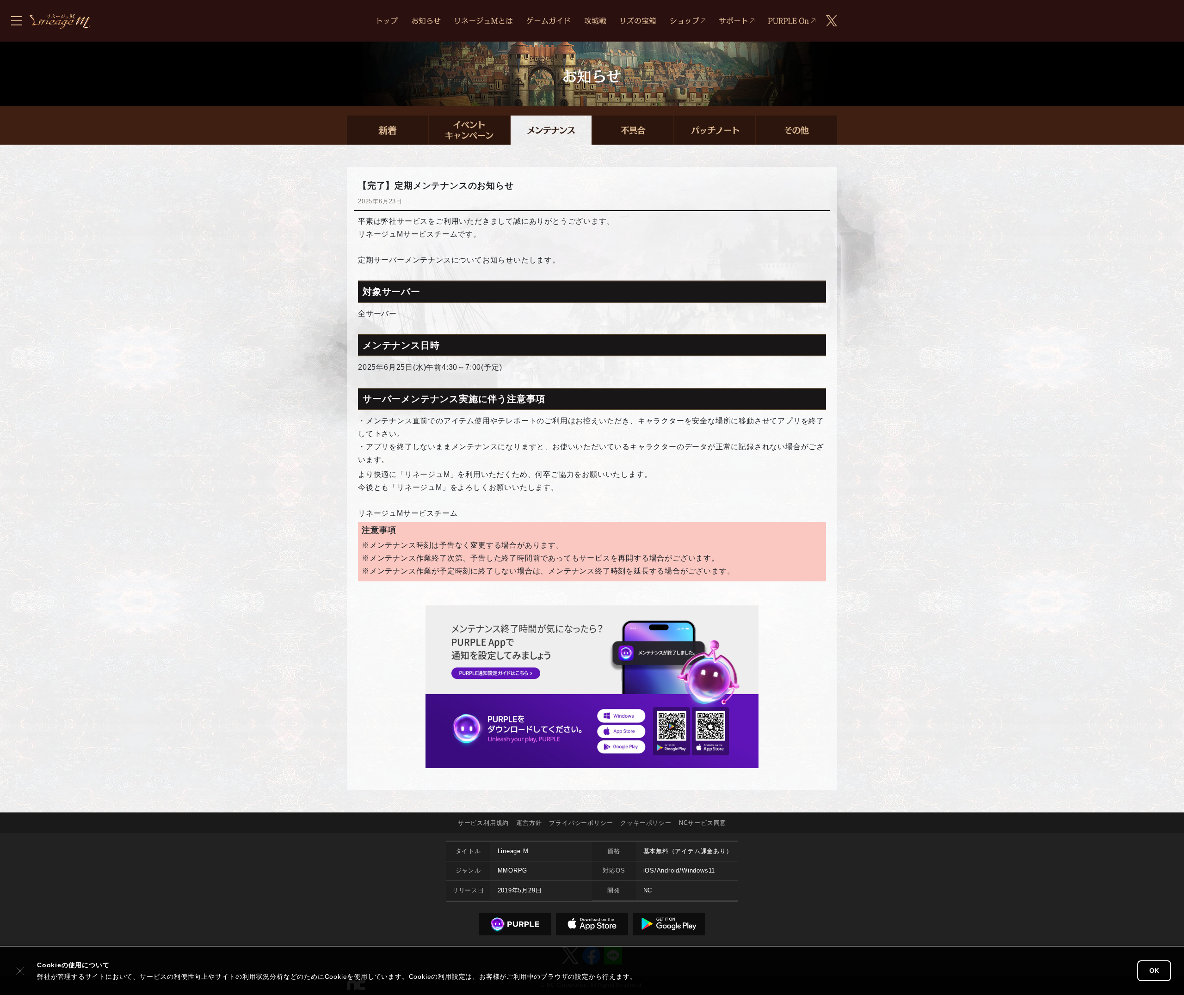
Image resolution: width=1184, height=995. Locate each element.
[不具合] (632, 130)
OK (1154, 970)
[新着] (387, 130)
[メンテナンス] (551, 130)
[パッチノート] (714, 130)
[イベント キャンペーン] (469, 130)
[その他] (796, 130)
